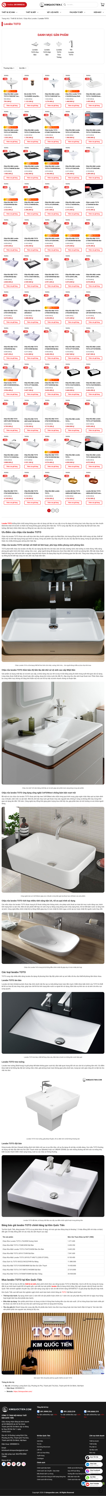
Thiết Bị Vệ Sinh (16, 19)
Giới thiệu (40, 1441)
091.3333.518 (69, 1411)
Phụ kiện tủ (92, 1447)
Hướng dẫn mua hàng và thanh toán (79, 1474)
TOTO (64, 1292)
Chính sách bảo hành (44, 1468)
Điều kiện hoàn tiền (74, 1476)
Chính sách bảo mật (74, 1479)
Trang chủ (5, 19)
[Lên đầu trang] (101, 1491)
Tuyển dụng (40, 1455)
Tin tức (39, 1444)
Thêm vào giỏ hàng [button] (11, 105)
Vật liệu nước (93, 1450)
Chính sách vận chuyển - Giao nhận (48, 1471)
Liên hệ (39, 1450)
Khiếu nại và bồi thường (75, 1468)
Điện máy (92, 1452)
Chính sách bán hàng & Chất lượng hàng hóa (51, 1476)
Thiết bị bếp (93, 1444)
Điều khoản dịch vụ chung (45, 1474)
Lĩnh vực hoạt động (43, 1452)
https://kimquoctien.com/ (22, 1391)
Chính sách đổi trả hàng (44, 1479)
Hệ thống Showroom (43, 1447)
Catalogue (40, 1458)
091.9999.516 (46, 1411)
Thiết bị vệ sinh (94, 1441)
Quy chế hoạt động (74, 1471)
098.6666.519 (93, 1411)
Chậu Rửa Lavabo (30, 19)
